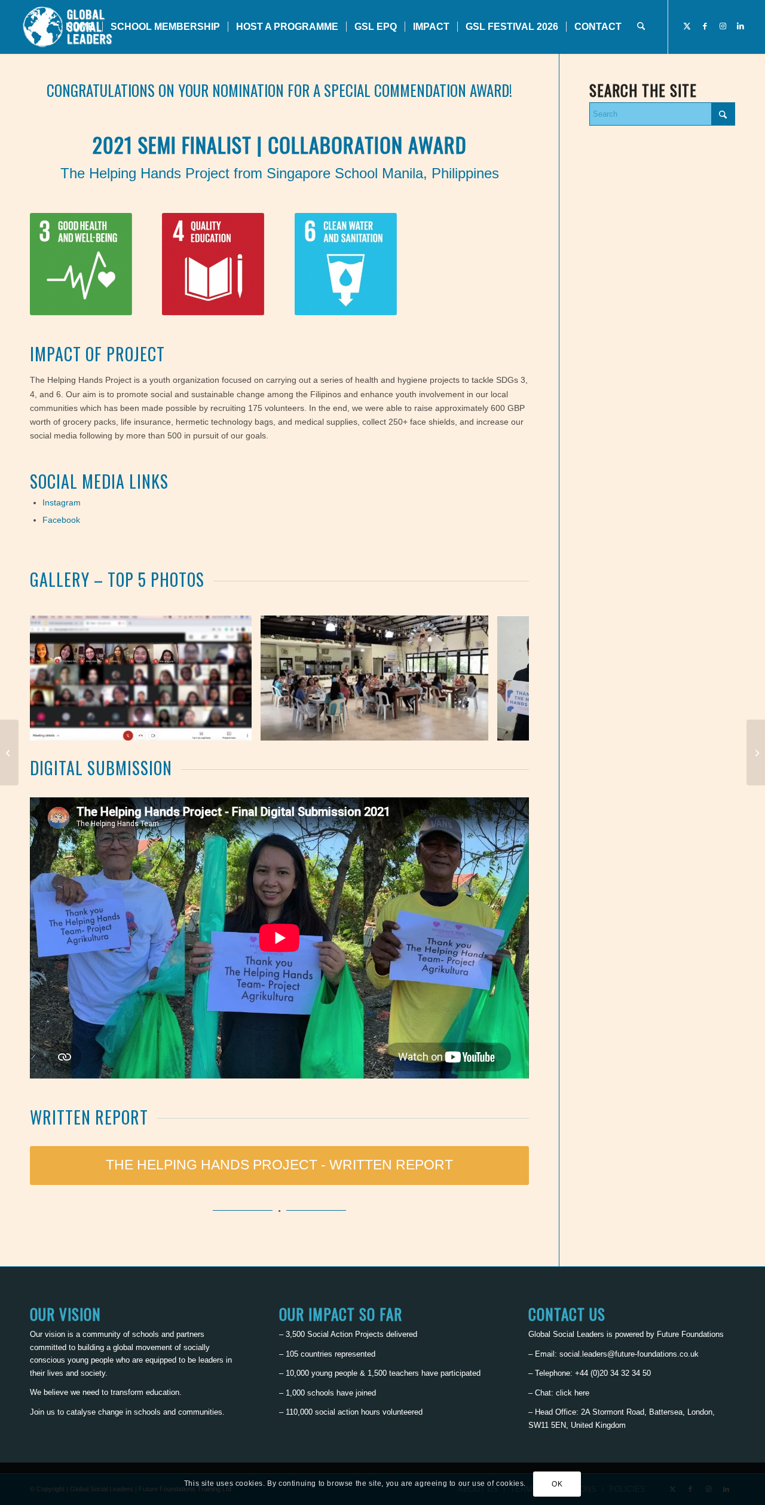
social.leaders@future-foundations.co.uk (629, 1353)
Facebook (61, 520)
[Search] (641, 27)
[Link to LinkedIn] (740, 26)
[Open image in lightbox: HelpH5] (238, 727)
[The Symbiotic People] (755, 752)
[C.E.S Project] (9, 752)
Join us (42, 1411)
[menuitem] (80, 27)
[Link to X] (687, 26)
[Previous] (57, 678)
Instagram (61, 502)
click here (572, 1392)
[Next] (502, 678)
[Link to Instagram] (723, 26)
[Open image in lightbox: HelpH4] (475, 727)
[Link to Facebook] (705, 26)
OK (557, 1484)
